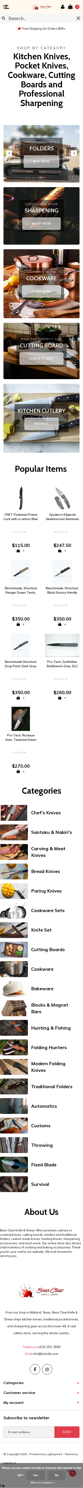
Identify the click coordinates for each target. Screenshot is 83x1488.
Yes (35, 1475)
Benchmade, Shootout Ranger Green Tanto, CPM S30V (21, 590)
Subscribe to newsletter (26, 1417)
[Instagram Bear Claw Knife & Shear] (47, 1369)
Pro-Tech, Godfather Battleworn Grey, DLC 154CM (62, 664)
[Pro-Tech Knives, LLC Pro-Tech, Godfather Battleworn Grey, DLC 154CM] (62, 645)
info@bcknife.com (45, 1354)
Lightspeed (54, 1454)
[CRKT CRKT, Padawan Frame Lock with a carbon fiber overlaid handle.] (20, 498)
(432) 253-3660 (49, 1347)
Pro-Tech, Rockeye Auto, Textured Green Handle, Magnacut (20, 737)
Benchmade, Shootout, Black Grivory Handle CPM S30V (62, 590)
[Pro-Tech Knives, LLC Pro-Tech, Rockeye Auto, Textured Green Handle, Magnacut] (20, 718)
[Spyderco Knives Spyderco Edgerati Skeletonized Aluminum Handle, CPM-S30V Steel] (62, 498)
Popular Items (41, 469)
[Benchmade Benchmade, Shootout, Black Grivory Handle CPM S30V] (62, 571)
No (57, 1475)
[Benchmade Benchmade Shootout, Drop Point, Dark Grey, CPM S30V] (20, 645)
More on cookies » (43, 1482)
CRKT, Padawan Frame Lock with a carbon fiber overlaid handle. (21, 517)
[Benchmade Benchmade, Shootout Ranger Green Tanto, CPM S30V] (20, 571)
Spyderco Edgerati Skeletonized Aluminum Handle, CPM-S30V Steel (62, 517)
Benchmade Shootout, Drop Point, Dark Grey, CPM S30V (21, 664)
